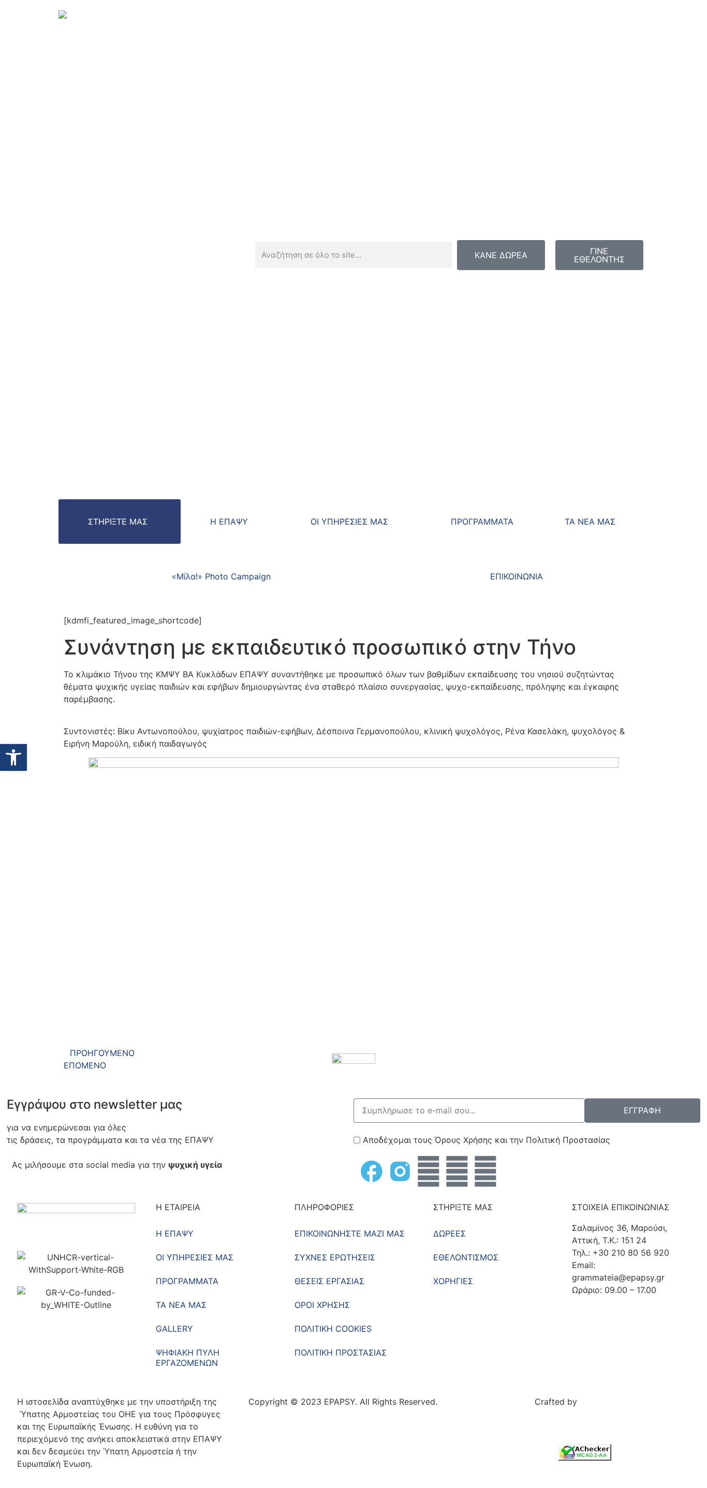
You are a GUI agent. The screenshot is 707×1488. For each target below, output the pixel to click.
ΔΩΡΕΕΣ (449, 1233)
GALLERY (174, 1328)
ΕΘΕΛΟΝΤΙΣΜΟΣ (465, 1257)
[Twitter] (428, 1171)
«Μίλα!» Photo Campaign (221, 576)
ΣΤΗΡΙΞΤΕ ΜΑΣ (118, 521)
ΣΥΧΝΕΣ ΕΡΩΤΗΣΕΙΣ (334, 1257)
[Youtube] (457, 1171)
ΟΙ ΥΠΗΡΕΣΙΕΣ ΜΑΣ (349, 521)
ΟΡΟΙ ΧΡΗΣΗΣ (322, 1305)
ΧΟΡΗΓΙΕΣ (453, 1281)
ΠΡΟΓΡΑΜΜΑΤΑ (482, 521)
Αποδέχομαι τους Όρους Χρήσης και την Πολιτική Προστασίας (486, 1140)
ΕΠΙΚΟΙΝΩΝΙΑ (516, 576)
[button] (13, 757)
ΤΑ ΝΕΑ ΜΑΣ (590, 521)
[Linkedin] (485, 1171)
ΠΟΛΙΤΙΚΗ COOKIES (333, 1328)
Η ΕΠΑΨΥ (229, 521)
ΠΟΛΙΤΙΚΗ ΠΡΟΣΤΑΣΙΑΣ (340, 1352)
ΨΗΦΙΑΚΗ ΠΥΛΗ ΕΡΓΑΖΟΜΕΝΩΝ (187, 1357)
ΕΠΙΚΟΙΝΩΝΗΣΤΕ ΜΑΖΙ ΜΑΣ (349, 1233)
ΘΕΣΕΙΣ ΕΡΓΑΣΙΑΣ (329, 1281)
